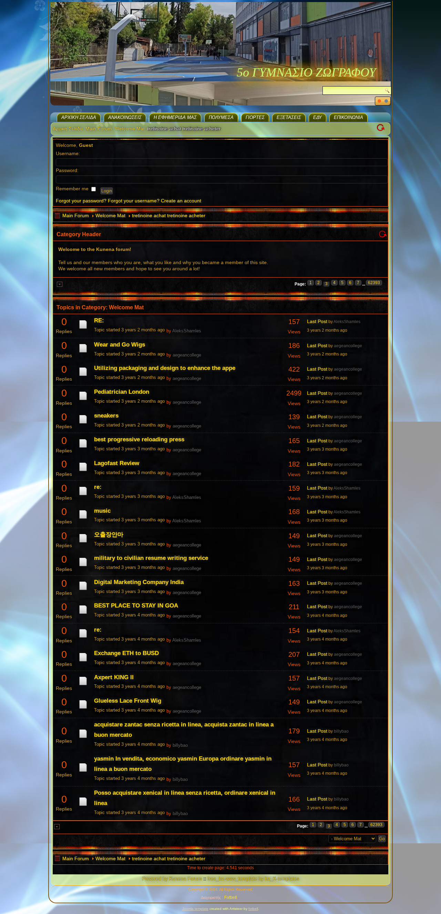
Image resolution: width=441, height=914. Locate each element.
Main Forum (98, 128)
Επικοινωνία (348, 117)
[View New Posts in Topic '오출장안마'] (83, 542)
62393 (374, 282)
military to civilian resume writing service (151, 558)
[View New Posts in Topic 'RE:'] (83, 328)
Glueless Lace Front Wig (127, 700)
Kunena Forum (185, 878)
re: (98, 487)
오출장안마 (108, 534)
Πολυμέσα (221, 117)
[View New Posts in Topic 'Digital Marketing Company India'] (83, 590)
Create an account (181, 200)
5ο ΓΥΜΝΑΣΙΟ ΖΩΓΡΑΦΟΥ (306, 72)
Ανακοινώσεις (125, 117)
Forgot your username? (134, 200)
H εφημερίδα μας (175, 117)
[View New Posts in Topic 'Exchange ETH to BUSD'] (83, 661)
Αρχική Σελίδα (78, 117)
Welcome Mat (130, 128)
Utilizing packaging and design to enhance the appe (164, 368)
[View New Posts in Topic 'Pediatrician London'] (83, 400)
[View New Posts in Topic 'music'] (83, 518)
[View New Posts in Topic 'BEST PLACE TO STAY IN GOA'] (83, 613)
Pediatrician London (121, 392)
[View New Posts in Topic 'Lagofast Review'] (83, 471)
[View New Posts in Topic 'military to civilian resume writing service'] (83, 566)
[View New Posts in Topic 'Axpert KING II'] (83, 685)
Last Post (317, 321)
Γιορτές (255, 117)
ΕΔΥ (317, 117)
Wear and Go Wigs (119, 344)
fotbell (253, 909)
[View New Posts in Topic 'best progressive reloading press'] (83, 447)
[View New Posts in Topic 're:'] (83, 495)
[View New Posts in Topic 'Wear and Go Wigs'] (83, 352)
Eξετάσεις (289, 117)
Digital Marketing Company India (139, 582)
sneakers (106, 415)
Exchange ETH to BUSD (126, 653)
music (102, 511)
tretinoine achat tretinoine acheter (168, 215)
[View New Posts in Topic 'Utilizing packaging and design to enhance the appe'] (83, 376)
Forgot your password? (81, 200)
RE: (99, 320)
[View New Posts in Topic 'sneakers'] (83, 423)
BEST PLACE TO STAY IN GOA (136, 605)
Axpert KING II (114, 677)
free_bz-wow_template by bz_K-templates (253, 878)
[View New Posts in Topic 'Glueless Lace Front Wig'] (83, 708)
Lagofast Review (116, 463)
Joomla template (195, 909)
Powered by (155, 878)
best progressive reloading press (139, 439)
